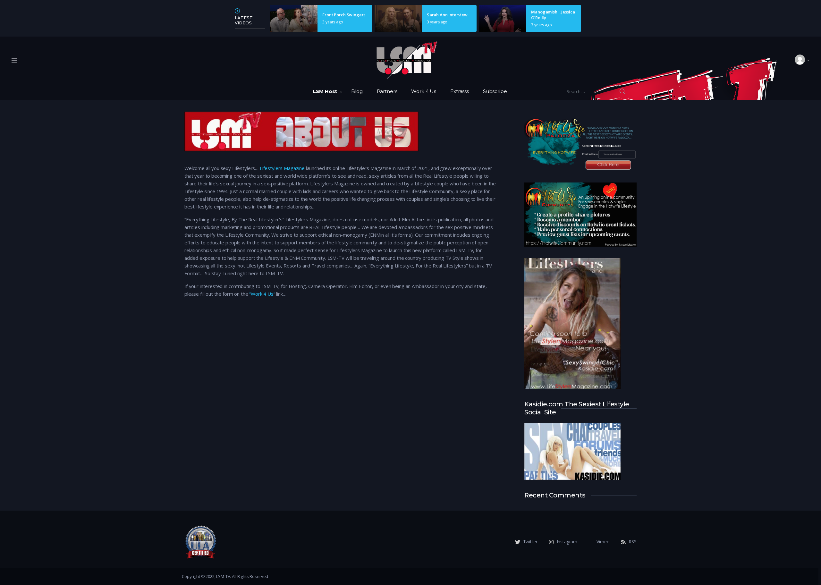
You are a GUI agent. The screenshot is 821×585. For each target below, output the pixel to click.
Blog (356, 91)
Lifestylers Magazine (282, 168)
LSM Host (325, 91)
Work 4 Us (423, 91)
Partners (387, 91)
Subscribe (495, 91)
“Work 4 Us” (262, 294)
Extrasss (459, 91)
